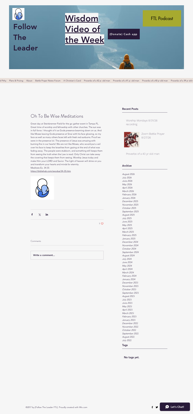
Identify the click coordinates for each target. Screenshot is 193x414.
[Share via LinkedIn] (46, 214)
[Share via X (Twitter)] (39, 214)
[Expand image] (42, 188)
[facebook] (152, 407)
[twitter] (156, 407)
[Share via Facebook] (32, 214)
